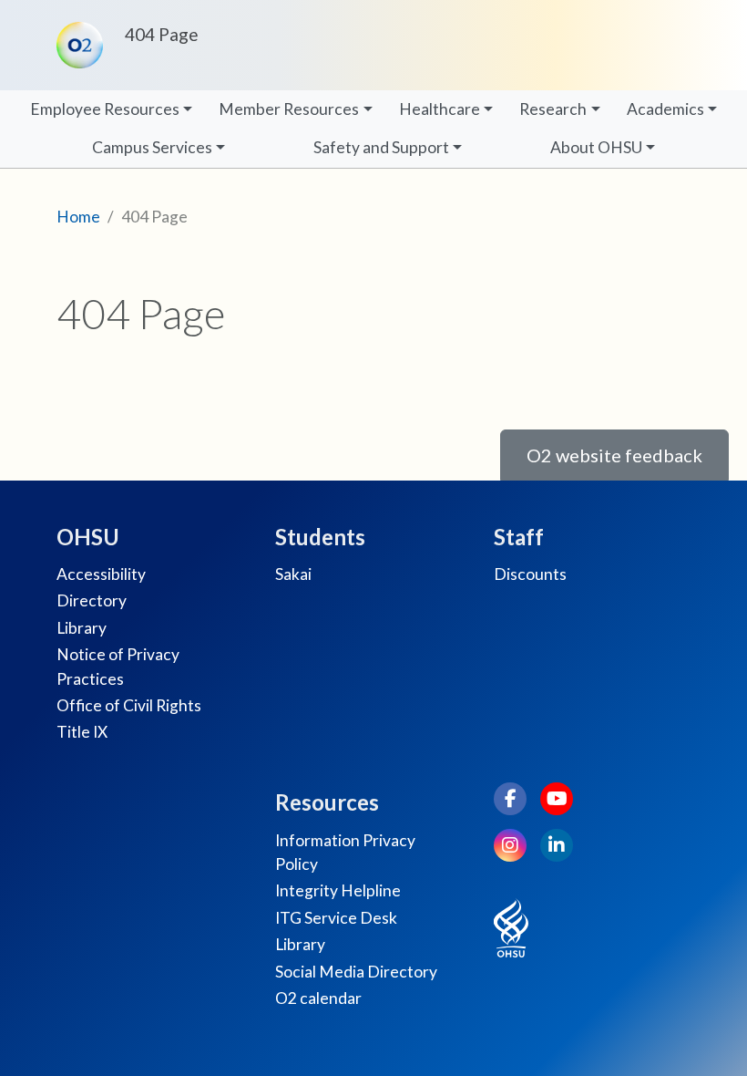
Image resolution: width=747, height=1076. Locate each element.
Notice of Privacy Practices (117, 666)
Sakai (293, 574)
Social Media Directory (356, 971)
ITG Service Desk (336, 917)
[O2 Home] (83, 45)
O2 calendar (318, 998)
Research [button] (553, 109)
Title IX (81, 731)
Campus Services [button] (152, 147)
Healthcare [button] (439, 109)
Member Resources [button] (289, 109)
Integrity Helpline (338, 890)
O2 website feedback (614, 455)
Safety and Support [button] (381, 147)
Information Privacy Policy (345, 852)
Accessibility (101, 574)
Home (78, 216)
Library (81, 627)
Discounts (530, 574)
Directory (91, 600)
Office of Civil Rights (128, 705)
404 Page (162, 34)
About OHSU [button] (596, 147)
